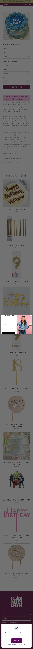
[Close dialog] (31, 315)
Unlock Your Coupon (9, 332)
